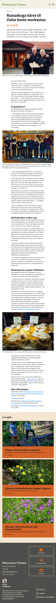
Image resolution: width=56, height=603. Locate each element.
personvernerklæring (8, 598)
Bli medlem (41, 553)
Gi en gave (41, 573)
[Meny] (53, 4)
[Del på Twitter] (11, 25)
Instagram (42, 593)
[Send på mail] (16, 25)
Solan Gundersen (32, 379)
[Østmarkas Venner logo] (13, 4)
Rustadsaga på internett (17, 398)
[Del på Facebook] (8, 25)
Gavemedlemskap (41, 563)
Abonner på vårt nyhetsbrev (47, 597)
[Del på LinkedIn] (14, 25)
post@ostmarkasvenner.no (9, 571)
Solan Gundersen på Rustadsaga (29, 405)
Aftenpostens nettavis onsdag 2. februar (28, 309)
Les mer (10, 455)
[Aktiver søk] (49, 4)
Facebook (42, 589)
